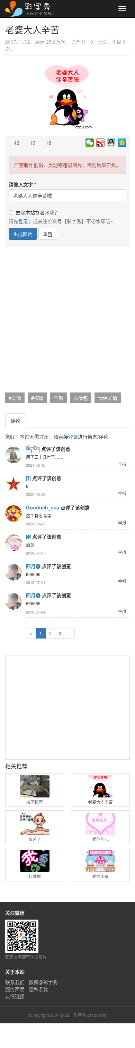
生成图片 (23, 233)
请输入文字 (21, 184)
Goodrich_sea (42, 507)
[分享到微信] (90, 142)
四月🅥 (33, 566)
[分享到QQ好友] (111, 142)
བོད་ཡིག (33, 448)
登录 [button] (23, 221)
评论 (15, 420)
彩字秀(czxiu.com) (91, 1015)
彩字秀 (32, 8)
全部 (58, 397)
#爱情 (15, 397)
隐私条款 (38, 989)
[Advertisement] (67, 321)
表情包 (80, 397)
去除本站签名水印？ (37, 212)
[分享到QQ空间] (122, 142)
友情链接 (15, 995)
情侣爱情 (107, 397)
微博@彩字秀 (43, 982)
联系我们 (15, 982)
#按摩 (37, 397)
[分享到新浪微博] (100, 142)
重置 (48, 233)
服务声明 (15, 989)
